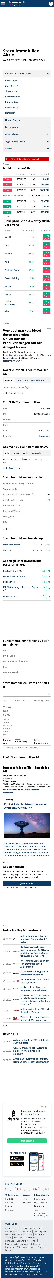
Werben (27, 1203)
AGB (36, 1210)
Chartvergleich (12, 96)
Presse (8, 1206)
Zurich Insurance (10, 303)
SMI (30, 1234)
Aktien (8, 1237)
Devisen (18, 1237)
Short (46, 238)
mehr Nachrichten (12, 393)
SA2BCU (45, 212)
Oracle (8, 294)
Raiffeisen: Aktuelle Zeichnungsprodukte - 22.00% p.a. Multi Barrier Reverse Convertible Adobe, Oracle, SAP (35, 951)
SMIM (32, 1228)
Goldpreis (40, 1234)
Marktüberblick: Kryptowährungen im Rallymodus (34, 973)
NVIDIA (8, 253)
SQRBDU (44, 190)
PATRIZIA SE (9, 582)
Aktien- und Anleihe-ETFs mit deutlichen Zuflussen (34, 1011)
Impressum (39, 1199)
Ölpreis (41, 1247)
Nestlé (8, 237)
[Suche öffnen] (51, 4)
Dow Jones (26, 1231)
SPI (19, 1228)
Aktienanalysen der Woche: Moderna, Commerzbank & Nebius (34, 939)
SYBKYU (45, 184)
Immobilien (44, 436)
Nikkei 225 (10, 1234)
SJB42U (45, 206)
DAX (40, 1228)
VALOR (6, 60)
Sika (7, 311)
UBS (7, 245)
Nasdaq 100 (40, 1231)
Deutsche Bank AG (12, 571)
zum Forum (8, 778)
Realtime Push (12, 107)
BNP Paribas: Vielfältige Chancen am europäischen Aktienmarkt (35, 963)
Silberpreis (22, 1240)
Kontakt (9, 1199)
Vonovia (7, 550)
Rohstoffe (35, 1244)
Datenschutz (40, 1203)
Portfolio (9, 1247)
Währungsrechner (26, 1247)
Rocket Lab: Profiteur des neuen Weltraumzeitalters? (33, 989)
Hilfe (25, 1199)
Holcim (8, 286)
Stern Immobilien (11, 544)
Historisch (10, 112)
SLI (25, 1228)
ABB (7, 261)
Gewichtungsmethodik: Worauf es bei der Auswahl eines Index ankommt (30, 1050)
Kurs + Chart (11, 80)
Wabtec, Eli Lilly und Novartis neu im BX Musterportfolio (34, 1018)
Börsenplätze (11, 102)
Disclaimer (39, 1206)
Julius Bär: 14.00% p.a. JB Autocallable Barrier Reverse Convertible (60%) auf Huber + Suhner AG (35, 1000)
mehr (5, 529)
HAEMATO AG (10, 596)
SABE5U (45, 201)
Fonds (33, 1240)
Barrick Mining (12, 278)
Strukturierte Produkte (16, 1244)
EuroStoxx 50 (11, 1231)
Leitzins (9, 1250)
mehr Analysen (10, 468)
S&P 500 (22, 1234)
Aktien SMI (10, 1228)
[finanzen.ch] (17, 2)
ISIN (25, 60)
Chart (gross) (11, 86)
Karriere (9, 1203)
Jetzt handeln (27, 883)
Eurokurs (9, 1240)
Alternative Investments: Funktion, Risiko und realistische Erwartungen (31, 1060)
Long (46, 235)
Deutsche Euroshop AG (14, 576)
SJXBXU (45, 179)
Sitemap (9, 1210)
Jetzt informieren (11, 360)
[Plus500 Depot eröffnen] (15, 4)
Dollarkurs (30, 1237)
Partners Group (12, 270)
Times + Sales (11, 91)
